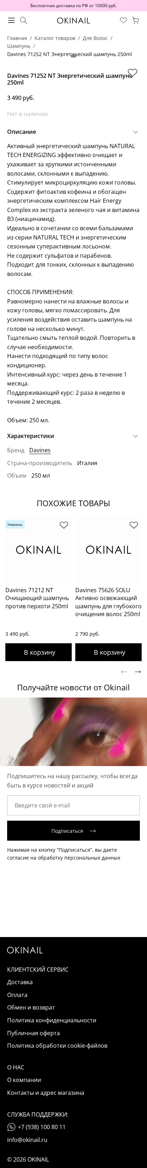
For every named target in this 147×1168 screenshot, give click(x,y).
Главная (17, 38)
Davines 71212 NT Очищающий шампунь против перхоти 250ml (37, 598)
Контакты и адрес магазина (45, 1093)
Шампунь (18, 45)
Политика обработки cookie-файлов (57, 1045)
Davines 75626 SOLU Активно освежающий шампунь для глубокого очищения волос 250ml (108, 602)
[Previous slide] (124, 671)
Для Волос (95, 38)
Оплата (17, 995)
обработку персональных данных (79, 857)
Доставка (20, 982)
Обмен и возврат (31, 1007)
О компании (24, 1080)
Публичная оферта (33, 1033)
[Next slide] (138, 671)
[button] (73, 56)
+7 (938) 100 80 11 (42, 1127)
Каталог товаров (55, 38)
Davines (40, 450)
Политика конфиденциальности (51, 1020)
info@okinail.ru (27, 1140)
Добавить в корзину (38, 652)
